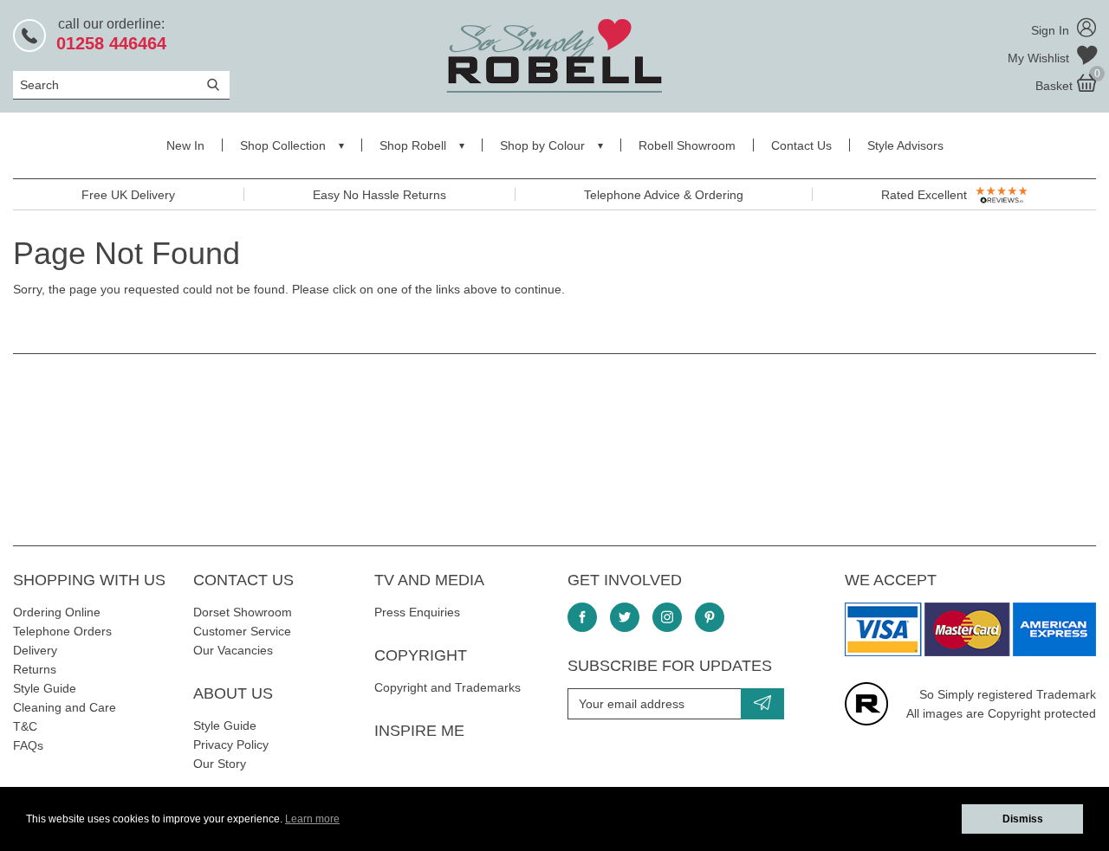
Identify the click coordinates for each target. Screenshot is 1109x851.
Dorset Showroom (242, 612)
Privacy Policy (231, 744)
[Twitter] (624, 617)
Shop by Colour (542, 145)
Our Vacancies (233, 650)
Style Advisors (905, 145)
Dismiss (1022, 819)
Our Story (219, 763)
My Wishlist (1040, 58)
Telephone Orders (62, 631)
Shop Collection (283, 145)
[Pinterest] (709, 617)
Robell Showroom (687, 145)
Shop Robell (412, 145)
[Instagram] (667, 617)
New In (185, 145)
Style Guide (44, 688)
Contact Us (801, 145)
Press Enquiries (417, 612)
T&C (25, 726)
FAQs (28, 745)
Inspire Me (419, 730)
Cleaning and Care (64, 707)
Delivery (35, 650)
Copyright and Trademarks (447, 687)
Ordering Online (57, 612)
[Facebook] (582, 617)
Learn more (312, 819)
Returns (34, 669)
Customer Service (242, 631)
